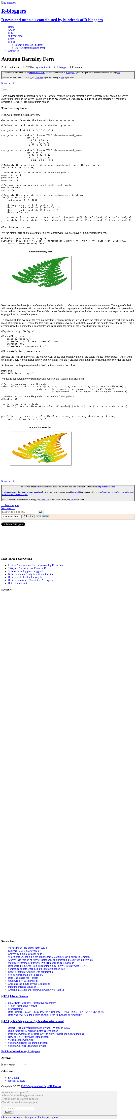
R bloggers (62, 67)
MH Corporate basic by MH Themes (41, 1086)
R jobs (11, 41)
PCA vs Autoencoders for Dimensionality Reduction (35, 565)
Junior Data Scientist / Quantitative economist (32, 1002)
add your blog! (15, 35)
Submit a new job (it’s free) (29, 44)
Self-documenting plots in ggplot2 (25, 571)
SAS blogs (13, 1077)
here (118, 72)
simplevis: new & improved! (23, 980)
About (11, 29)
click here (39, 77)
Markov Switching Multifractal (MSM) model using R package (41, 962)
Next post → (8, 508)
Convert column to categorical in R (26, 953)
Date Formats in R (17, 583)
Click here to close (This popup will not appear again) (29, 1117)
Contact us (13, 50)
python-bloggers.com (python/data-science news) (37, 1021)
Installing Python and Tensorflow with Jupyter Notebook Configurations (46, 1033)
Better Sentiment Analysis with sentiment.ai (30, 574)
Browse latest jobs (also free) (30, 47)
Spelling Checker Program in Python (27, 1045)
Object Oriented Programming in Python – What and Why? (39, 1027)
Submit (8, 1112)
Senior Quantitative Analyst (22, 1005)
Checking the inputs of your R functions (29, 983)
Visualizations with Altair (21, 1039)
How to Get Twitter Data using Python (28, 1036)
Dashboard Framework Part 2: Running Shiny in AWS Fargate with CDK (46, 965)
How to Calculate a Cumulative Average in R (31, 580)
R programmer (15, 1008)
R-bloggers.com (9, 492)
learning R (76, 492)
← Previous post (10, 505)
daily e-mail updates (31, 492)
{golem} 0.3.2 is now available (24, 950)
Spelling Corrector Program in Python (28, 1042)
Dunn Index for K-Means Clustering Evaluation (33, 1030)
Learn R (12, 38)
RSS (10, 32)
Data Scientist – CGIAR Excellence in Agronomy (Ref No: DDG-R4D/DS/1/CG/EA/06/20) (56, 1011)
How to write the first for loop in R (26, 577)
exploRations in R (44, 67)
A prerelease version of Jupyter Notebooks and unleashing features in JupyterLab (50, 959)
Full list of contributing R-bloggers (20, 1051)
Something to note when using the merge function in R (36, 968)
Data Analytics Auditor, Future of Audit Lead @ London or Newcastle (45, 1014)
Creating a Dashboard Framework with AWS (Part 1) (36, 989)
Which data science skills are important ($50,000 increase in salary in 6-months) (49, 956)
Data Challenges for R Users (23, 977)
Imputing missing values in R (23, 986)
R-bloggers (70, 72)
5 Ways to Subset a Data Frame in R (27, 568)
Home (11, 26)
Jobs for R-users (19, 996)
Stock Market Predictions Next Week (27, 947)
